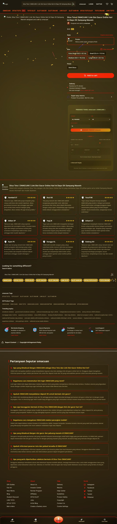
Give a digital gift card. (87, 90)
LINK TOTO (110, 11)
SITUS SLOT (34, 497)
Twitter (89, 491)
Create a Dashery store (38, 506)
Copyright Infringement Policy (30, 342)
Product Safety (62, 497)
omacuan (5, 293)
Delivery (60, 484)
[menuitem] (7, 10)
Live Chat (104, 521)
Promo (12, 521)
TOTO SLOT (31, 11)
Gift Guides (11, 484)
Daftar (58, 521)
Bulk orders (11, 506)
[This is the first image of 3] (7, 56)
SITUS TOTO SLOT (86, 11)
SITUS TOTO (18, 11)
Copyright (60, 500)
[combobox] (49, 4)
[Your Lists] (107, 4)
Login (35, 521)
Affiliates (33, 494)
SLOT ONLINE (53, 11)
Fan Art (9, 488)
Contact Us (61, 503)
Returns (59, 488)
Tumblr (89, 494)
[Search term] (73, 4)
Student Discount (13, 497)
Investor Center (35, 488)
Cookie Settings (62, 506)
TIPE (92, 116)
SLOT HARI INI (74, 11)
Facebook (90, 488)
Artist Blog (34, 503)
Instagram (90, 484)
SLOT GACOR (41, 11)
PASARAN (73, 116)
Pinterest (90, 497)
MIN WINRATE (74, 123)
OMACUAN (7, 11)
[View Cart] (112, 4)
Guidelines (60, 494)
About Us (33, 484)
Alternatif (81, 521)
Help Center (61, 491)
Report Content (10, 342)
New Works (11, 491)
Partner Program (36, 491)
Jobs (32, 500)
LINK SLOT (63, 11)
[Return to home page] (11, 4)
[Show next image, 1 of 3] (62, 56)
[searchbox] (58, 274)
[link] (7, 280)
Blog (8, 494)
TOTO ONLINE (100, 11)
